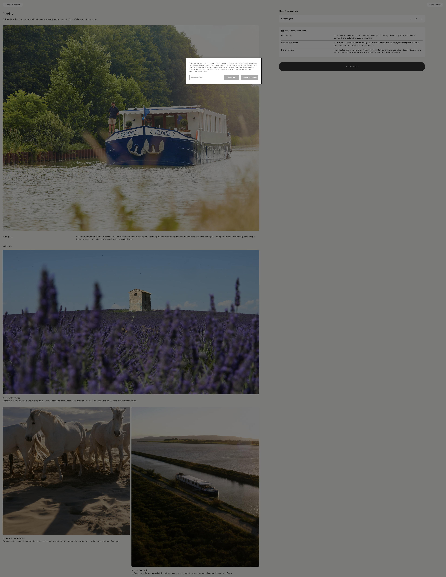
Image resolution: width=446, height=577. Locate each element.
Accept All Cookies (249, 77)
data (194, 65)
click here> (204, 71)
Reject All (231, 77)
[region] (224, 71)
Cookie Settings (197, 77)
